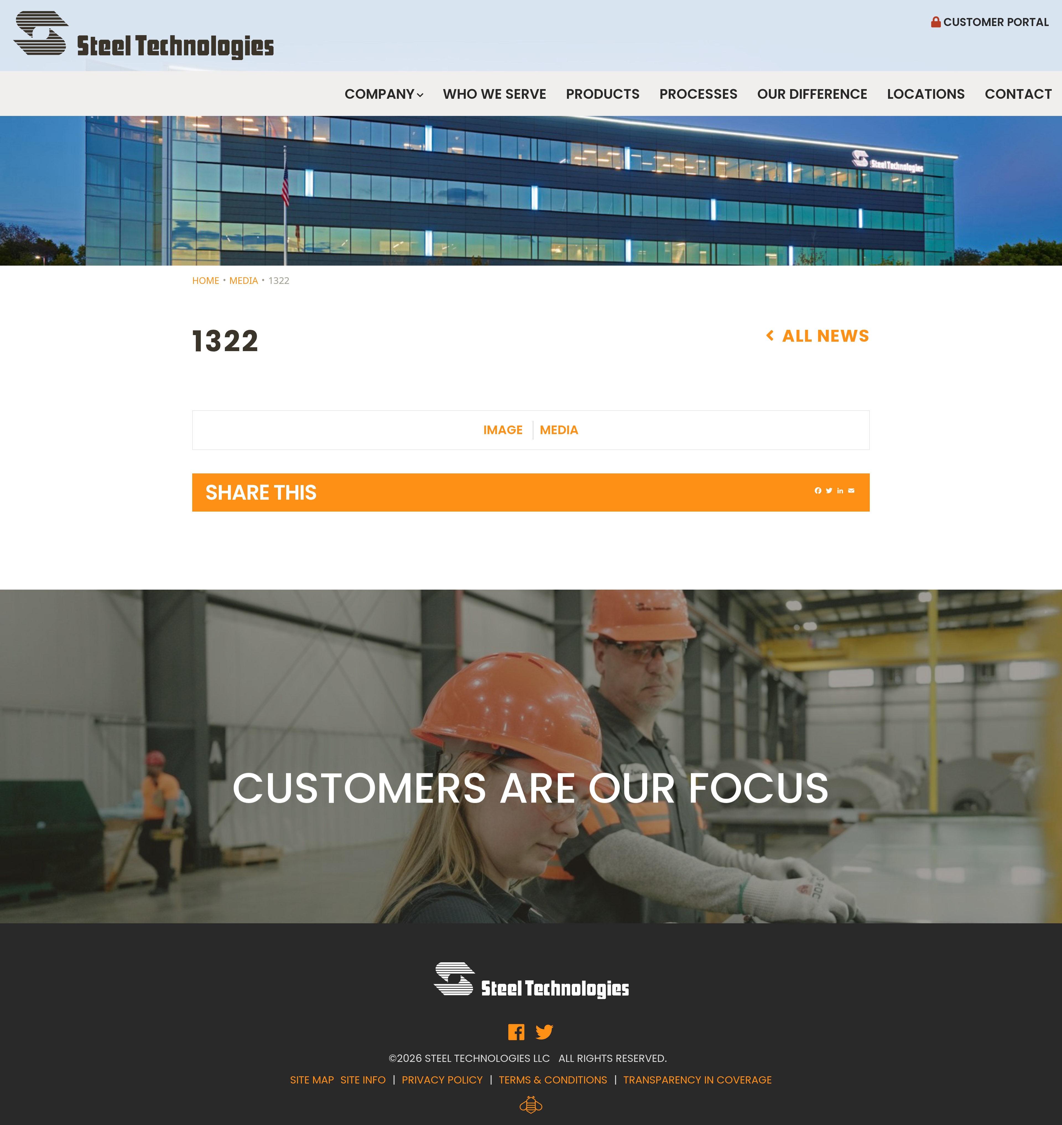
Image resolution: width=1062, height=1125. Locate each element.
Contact (1018, 93)
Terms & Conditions (553, 1079)
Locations (926, 93)
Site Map (312, 1079)
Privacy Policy (442, 1079)
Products (603, 93)
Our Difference (812, 93)
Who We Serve (494, 93)
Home (205, 280)
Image (503, 430)
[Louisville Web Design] (531, 1105)
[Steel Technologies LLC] (143, 35)
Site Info (363, 1079)
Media (243, 280)
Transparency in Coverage (697, 1079)
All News (824, 335)
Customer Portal (995, 22)
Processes (699, 93)
